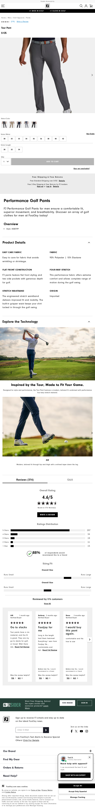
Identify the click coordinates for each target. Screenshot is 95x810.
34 (26, 139)
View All (47, 604)
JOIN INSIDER (67, 703)
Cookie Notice (10, 792)
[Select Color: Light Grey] (26, 124)
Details (62, 181)
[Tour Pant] (47, 77)
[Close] (89, 757)
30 (4, 139)
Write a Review (22, 21)
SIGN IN (84, 703)
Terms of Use (35, 790)
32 (12, 139)
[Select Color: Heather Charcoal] (4, 124)
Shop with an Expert (75, 775)
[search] (81, 6)
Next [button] (92, 75)
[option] (47, 77)
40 (56, 139)
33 (19, 139)
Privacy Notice (47, 790)
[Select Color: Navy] (19, 124)
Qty (2, 157)
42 (63, 139)
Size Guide (90, 134)
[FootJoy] (47, 6)
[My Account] (86, 6)
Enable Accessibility (47, 1)
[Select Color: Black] (34, 124)
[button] (3, 6)
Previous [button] (3, 75)
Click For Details (31, 740)
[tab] (91, 6)
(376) (13, 21)
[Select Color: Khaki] (12, 124)
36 (41, 139)
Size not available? (82, 169)
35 (34, 139)
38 (48, 139)
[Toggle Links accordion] (47, 751)
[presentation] (25, 479)
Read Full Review (22, 647)
